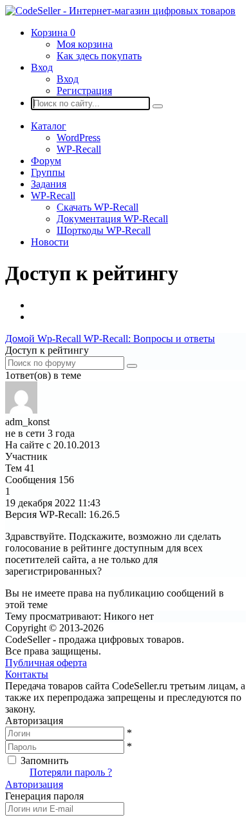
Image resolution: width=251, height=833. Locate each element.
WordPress (78, 137)
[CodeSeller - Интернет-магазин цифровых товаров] (120, 10)
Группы (48, 172)
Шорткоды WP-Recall (104, 230)
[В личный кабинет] (21, 410)
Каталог (48, 125)
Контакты (26, 674)
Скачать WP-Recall (97, 207)
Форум (46, 160)
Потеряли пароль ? (71, 772)
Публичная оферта (46, 662)
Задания (48, 183)
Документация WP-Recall (112, 218)
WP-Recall (79, 149)
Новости (50, 241)
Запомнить (44, 760)
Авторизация (34, 784)
